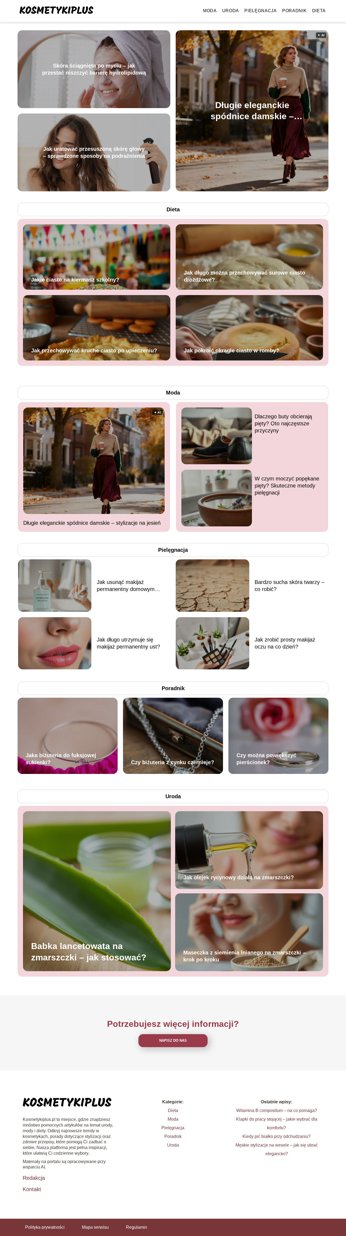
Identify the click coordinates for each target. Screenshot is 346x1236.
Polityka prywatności (45, 1227)
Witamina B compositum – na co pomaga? (276, 1110)
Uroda (230, 10)
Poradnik (294, 10)
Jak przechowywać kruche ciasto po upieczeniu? (94, 350)
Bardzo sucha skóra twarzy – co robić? (289, 585)
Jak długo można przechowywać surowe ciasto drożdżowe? (244, 276)
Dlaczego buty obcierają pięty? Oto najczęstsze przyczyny (283, 423)
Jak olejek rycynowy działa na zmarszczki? (238, 877)
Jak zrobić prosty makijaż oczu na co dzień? (285, 643)
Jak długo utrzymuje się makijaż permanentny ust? (128, 643)
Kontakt (32, 1189)
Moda (210, 10)
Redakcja (34, 1178)
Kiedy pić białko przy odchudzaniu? (276, 1136)
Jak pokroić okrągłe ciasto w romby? (231, 350)
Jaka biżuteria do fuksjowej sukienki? (61, 758)
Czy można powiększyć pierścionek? (266, 758)
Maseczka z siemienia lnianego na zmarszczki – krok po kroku (244, 956)
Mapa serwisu (95, 1227)
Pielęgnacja (260, 10)
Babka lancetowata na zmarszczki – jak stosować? (89, 951)
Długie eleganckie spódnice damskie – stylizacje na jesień (252, 111)
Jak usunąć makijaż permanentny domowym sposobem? (126, 586)
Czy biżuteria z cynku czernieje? (172, 762)
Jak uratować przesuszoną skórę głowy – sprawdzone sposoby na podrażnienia (94, 152)
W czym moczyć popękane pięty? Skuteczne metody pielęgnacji (287, 486)
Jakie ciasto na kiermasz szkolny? (75, 280)
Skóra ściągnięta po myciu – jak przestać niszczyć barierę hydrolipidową (94, 69)
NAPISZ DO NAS (173, 1040)
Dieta (319, 10)
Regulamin (136, 1227)
